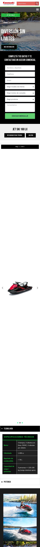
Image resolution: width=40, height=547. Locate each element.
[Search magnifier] (37, 3)
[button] (2, 287)
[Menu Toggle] (37, 9)
